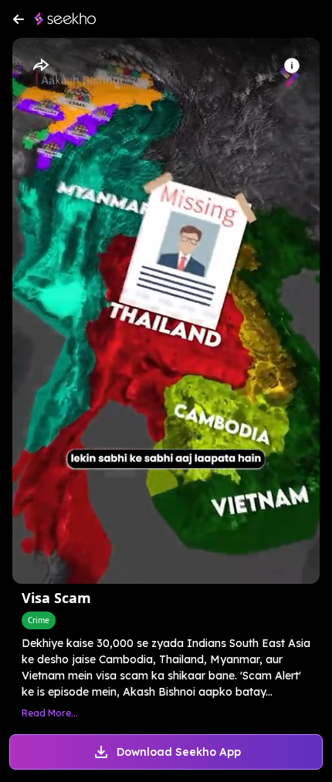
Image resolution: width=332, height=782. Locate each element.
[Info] (291, 65)
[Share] (40, 65)
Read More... (50, 713)
